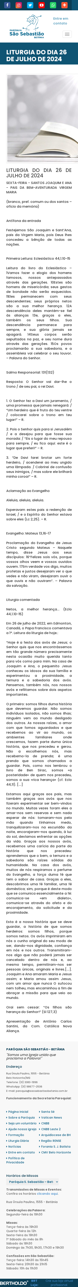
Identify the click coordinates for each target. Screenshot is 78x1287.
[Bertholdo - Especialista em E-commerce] (14, 1283)
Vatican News (51, 1117)
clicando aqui (47, 1194)
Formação (16, 1135)
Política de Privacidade (15, 1160)
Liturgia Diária (18, 1141)
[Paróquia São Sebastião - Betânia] (27, 26)
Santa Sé (47, 1112)
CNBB (45, 1123)
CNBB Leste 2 (51, 1129)
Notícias (14, 1147)
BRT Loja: (34, 1283)
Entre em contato (60, 21)
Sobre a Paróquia (21, 1117)
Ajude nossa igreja (22, 1129)
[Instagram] (19, 5)
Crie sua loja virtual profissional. (59, 1283)
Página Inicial (18, 1112)
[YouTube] (41, 5)
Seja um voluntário (22, 1123)
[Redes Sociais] (64, 5)
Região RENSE (51, 1141)
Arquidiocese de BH (56, 1135)
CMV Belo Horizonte (56, 1152)
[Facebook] (7, 5)
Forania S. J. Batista (56, 1147)
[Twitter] (30, 5)
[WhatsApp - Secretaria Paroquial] (53, 5)
